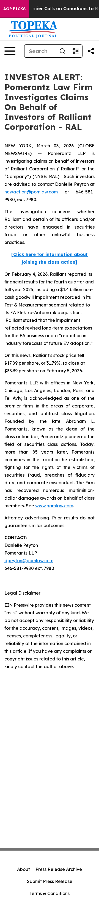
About (23, 869)
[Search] (62, 51)
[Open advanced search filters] (75, 51)
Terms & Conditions (49, 893)
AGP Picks (14, 8)
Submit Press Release (49, 881)
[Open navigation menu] (9, 51)
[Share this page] (91, 51)
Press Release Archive (58, 869)
